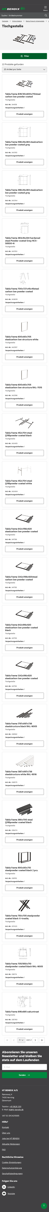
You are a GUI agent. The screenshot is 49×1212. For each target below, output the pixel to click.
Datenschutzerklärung (12, 1167)
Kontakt (5, 1127)
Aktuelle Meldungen (11, 1144)
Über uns (6, 1132)
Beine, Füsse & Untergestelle (35, 21)
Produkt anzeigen (24, 113)
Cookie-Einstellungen (11, 1162)
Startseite (5, 21)
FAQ (4, 1149)
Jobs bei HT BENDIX (10, 1138)
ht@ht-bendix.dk (16, 1109)
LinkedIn (11, 1186)
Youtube (11, 1193)
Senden (22, 1075)
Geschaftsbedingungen (12, 1173)
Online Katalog (17, 21)
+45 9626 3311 (15, 1106)
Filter (26, 55)
